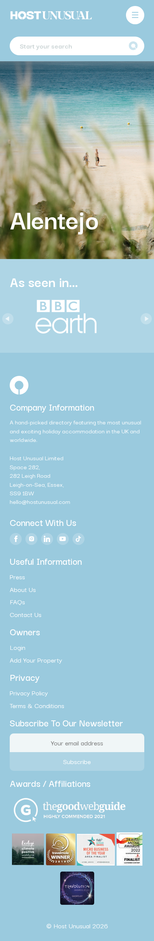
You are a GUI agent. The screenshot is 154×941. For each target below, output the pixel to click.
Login (17, 647)
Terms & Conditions (37, 705)
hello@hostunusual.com (40, 501)
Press (17, 577)
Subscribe (77, 761)
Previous (6, 317)
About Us (23, 589)
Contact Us (25, 614)
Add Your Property (36, 660)
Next (144, 317)
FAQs (17, 602)
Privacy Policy (29, 693)
